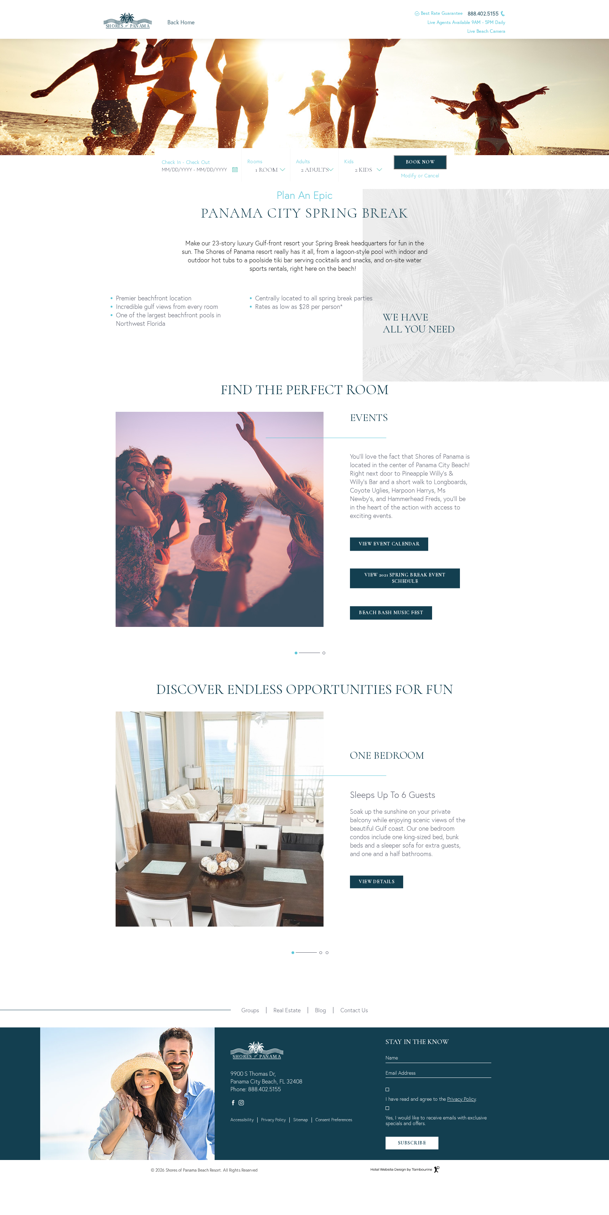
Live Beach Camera (486, 31)
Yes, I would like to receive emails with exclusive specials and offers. (436, 1120)
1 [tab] (296, 653)
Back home (181, 22)
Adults (303, 161)
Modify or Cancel (420, 175)
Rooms (255, 161)
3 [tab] (327, 952)
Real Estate (287, 1010)
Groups (250, 1010)
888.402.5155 (264, 1089)
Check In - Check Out (186, 162)
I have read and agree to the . (431, 1099)
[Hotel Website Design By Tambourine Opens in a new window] (405, 1169)
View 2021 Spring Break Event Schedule (401, 577)
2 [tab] (323, 653)
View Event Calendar (389, 544)
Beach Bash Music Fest (390, 611)
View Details (376, 882)
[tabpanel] (310, 519)
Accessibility (242, 1119)
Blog (320, 1010)
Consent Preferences (333, 1119)
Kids (348, 161)
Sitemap (300, 1119)
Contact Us (354, 1010)
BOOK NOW (420, 162)
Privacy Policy (273, 1119)
